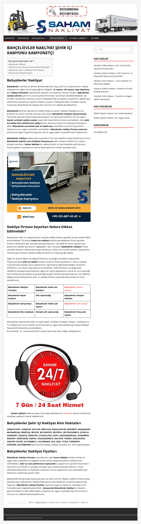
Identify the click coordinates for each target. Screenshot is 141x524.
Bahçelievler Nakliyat (17, 64)
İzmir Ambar (76, 303)
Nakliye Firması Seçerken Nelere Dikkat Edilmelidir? (29, 67)
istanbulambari (125, 113)
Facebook (67, 413)
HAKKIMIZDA (23, 38)
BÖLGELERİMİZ (57, 38)
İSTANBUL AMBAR (77, 38)
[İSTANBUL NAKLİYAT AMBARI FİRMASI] (71, 34)
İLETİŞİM (95, 38)
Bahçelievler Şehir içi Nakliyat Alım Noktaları (26, 70)
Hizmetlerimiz (38, 38)
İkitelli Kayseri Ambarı (104, 113)
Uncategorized (100, 132)
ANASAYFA (10, 38)
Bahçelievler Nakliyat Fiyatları (20, 73)
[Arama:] (114, 49)
